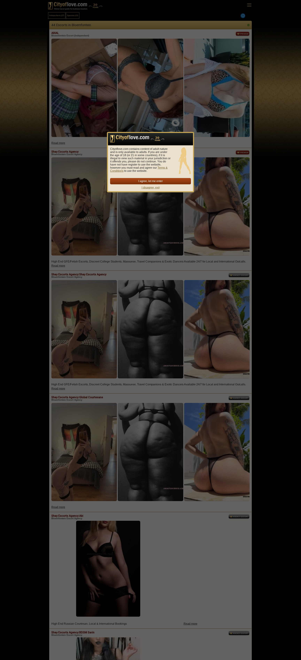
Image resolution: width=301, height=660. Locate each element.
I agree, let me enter (150, 181)
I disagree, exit (151, 187)
